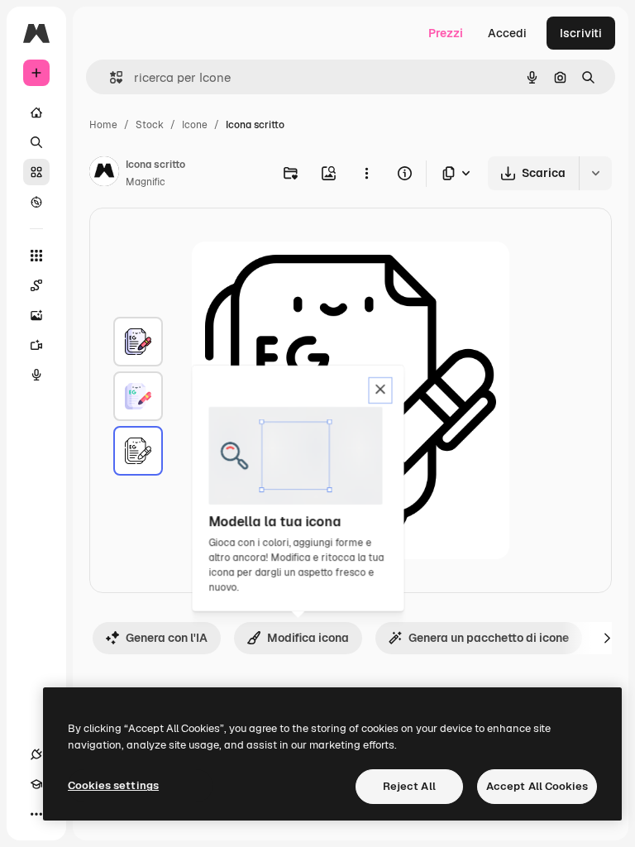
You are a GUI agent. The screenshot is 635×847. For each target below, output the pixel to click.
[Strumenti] (36, 255)
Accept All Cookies (537, 786)
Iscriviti (581, 33)
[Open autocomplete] (109, 77)
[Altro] (36, 814)
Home (103, 125)
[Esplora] (36, 202)
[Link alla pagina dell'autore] (104, 173)
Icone (195, 125)
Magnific (145, 182)
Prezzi (445, 33)
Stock (150, 125)
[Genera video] (36, 345)
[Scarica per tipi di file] (457, 173)
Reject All (409, 786)
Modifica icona (308, 637)
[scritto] (138, 341)
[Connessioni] (36, 754)
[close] (381, 390)
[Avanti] (607, 637)
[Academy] (36, 784)
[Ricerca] (36, 142)
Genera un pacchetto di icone (488, 637)
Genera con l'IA (167, 637)
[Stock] (36, 172)
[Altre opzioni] (366, 172)
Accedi (507, 33)
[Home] (36, 112)
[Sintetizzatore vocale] (36, 374)
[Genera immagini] (36, 315)
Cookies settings (113, 785)
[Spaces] (36, 285)
